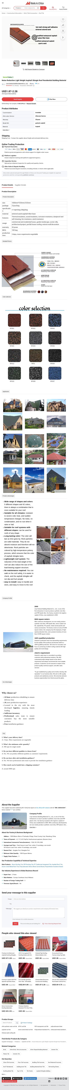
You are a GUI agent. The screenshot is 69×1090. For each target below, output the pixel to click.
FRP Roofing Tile (28, 864)
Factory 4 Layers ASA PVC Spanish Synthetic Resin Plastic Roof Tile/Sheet (9, 981)
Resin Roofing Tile (17, 864)
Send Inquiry (18, 99)
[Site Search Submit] (43, 8)
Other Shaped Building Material (38, 1049)
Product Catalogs (27, 1023)
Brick (4, 1049)
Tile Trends (30, 1071)
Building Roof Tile (21, 1066)
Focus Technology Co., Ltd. (22, 1085)
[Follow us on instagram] (61, 1078)
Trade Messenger (30, 1078)
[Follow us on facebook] (56, 1078)
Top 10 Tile (20, 1071)
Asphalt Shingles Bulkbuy (43, 1071)
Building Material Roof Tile (37, 1066)
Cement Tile (54, 1049)
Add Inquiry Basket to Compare (35, 69)
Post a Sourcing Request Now (51, 923)
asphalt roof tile (6, 1029)
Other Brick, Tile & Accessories (18, 1049)
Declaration (53, 1085)
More (3, 1074)
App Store (6, 1078)
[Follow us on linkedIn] (49, 1081)
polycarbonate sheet (56, 1026)
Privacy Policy (62, 1085)
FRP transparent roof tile (41, 1026)
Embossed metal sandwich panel (59, 1029)
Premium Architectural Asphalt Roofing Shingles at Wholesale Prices (9, 955)
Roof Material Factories (54, 1062)
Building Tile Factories (38, 1062)
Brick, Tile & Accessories (30, 13)
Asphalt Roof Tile (57, 864)
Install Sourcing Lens (10, 1081)
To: (11, 904)
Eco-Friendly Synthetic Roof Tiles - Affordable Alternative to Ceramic (25, 981)
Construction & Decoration (14, 13)
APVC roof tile (22, 1026)
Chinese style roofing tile (8, 1033)
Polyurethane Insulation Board (54, 866)
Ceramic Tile (16, 1054)
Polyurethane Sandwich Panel (42, 1029)
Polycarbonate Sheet (25, 866)
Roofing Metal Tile (8, 1071)
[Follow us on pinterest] (66, 1078)
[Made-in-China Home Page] (35, 3)
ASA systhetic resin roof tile (9, 1026)
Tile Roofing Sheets (53, 1066)
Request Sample (31, 103)
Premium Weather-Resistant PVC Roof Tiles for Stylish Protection (25, 1008)
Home (3, 13)
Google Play (17, 1078)
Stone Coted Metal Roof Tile (10, 866)
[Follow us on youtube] (63, 1078)
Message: (9, 908)
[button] (3, 3)
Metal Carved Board (38, 866)
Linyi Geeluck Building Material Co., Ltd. (17, 83)
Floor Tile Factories (23, 1062)
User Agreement (44, 1085)
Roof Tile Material (8, 1066)
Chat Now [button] (52, 99)
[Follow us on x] (58, 1078)
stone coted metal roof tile (25, 1029)
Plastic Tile (6, 1054)
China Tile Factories (8, 1062)
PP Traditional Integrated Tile (42, 864)
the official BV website (43, 808)
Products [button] (18, 8)
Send (15, 923)
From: (10, 899)
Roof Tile (41, 13)
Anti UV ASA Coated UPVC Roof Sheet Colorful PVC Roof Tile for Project (59, 981)
